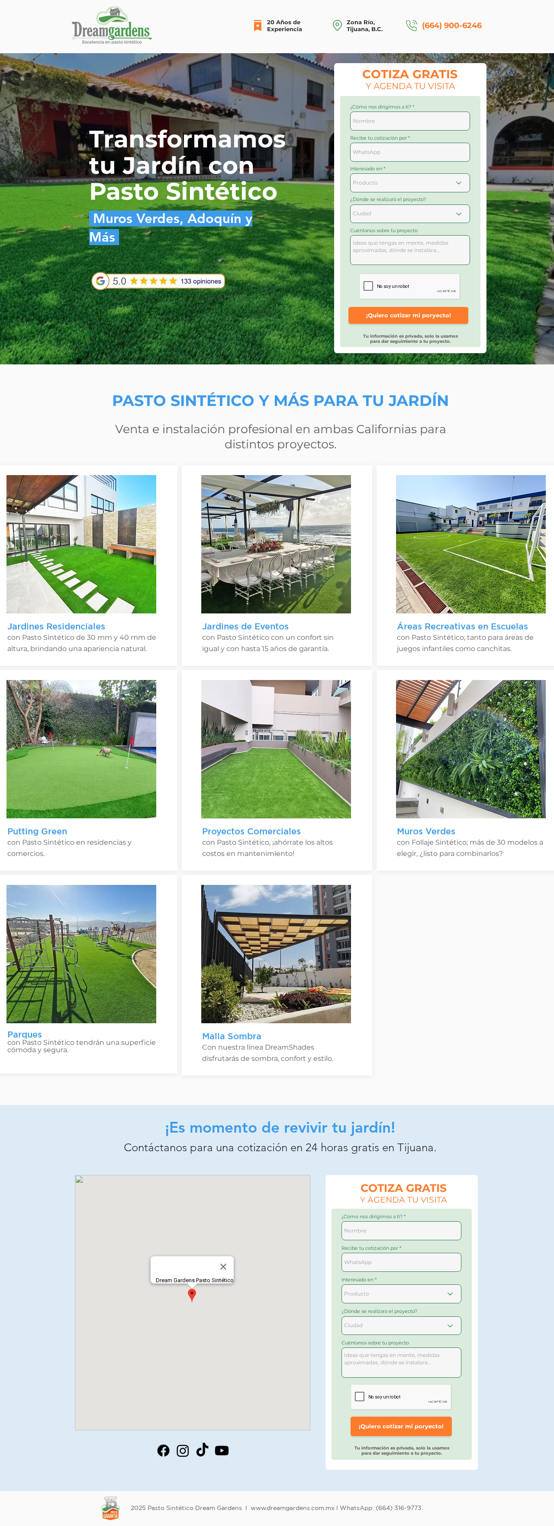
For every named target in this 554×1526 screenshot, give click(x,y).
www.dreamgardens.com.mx (293, 1507)
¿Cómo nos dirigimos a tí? (380, 107)
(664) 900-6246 (452, 25)
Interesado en (366, 168)
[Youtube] (222, 1451)
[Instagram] (183, 1451)
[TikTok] (202, 1451)
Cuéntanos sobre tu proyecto (384, 230)
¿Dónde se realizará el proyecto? (388, 199)
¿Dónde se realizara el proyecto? (379, 1311)
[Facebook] (163, 1451)
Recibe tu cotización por (378, 138)
